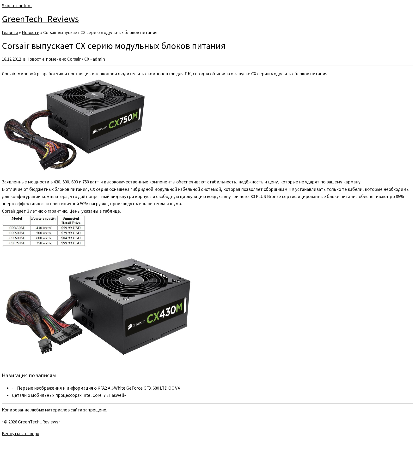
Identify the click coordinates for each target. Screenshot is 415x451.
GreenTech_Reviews (40, 18)
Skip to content (17, 5)
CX (87, 59)
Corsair (74, 59)
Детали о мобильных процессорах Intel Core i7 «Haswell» (71, 395)
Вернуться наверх (20, 433)
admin (99, 59)
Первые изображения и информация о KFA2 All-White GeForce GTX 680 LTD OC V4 (96, 388)
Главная (10, 32)
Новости (30, 32)
